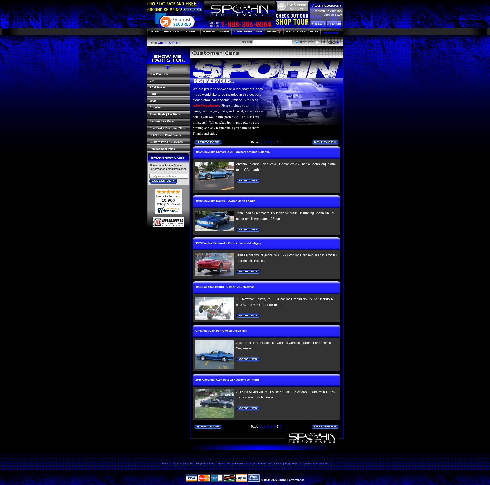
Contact (191, 31)
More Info (248, 181)
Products (306, 42)
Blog (314, 31)
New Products (159, 74)
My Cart (296, 463)
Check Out (334, 24)
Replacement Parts (162, 148)
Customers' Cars (247, 31)
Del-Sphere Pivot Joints (165, 135)
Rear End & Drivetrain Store (168, 128)
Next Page (326, 142)
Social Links (295, 31)
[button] (175, 23)
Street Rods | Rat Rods (165, 114)
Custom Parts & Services (166, 141)
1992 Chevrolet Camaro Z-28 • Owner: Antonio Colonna (232, 151)
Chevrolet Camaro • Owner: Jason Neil (221, 330)
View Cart (318, 24)
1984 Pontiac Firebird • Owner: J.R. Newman (225, 286)
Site (323, 42)
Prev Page (209, 142)
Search (247, 42)
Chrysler (155, 107)
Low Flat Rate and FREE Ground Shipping (175, 6)
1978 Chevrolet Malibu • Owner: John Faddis (225, 200)
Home (154, 31)
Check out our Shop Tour (292, 19)
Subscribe (164, 181)
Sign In (174, 43)
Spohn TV (273, 31)
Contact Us (186, 463)
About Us (172, 31)
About (174, 463)
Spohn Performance (239, 11)
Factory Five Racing (163, 121)
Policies (323, 463)
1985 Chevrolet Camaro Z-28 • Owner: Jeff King (227, 379)
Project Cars (223, 463)
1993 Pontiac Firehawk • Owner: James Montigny (228, 243)
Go (333, 42)
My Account (332, 31)
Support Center (215, 31)
